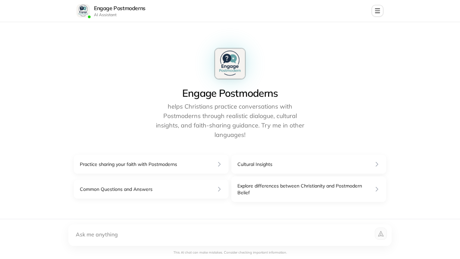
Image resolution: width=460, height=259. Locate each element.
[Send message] (381, 234)
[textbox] (231, 235)
